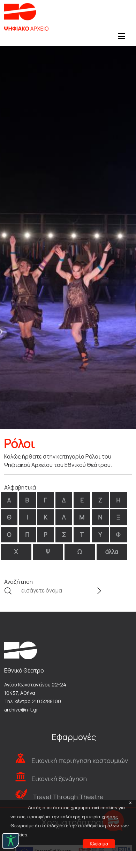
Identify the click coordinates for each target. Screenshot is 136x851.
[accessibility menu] (10, 841)
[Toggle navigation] (121, 38)
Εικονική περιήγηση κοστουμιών (79, 760)
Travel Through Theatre (68, 797)
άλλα (111, 552)
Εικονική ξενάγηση (59, 778)
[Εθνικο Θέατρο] (20, 650)
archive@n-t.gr (21, 709)
